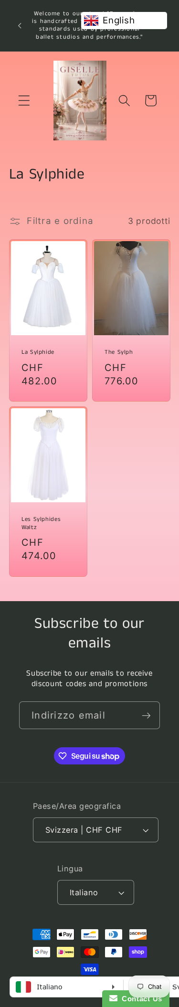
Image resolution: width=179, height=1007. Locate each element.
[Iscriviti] (146, 715)
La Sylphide (37, 352)
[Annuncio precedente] (19, 25)
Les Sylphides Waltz (41, 523)
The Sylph (119, 352)
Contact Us (139, 999)
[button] (24, 100)
